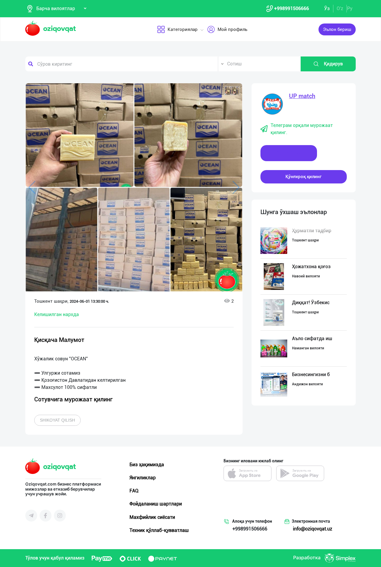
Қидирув (333, 64)
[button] (232, 90)
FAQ (133, 491)
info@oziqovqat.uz (312, 529)
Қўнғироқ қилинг (303, 176)
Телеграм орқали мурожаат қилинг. (302, 128)
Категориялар (183, 29)
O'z (340, 8)
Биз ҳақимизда (146, 464)
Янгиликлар (142, 477)
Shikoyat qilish (57, 420)
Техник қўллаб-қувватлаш (159, 530)
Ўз (327, 8)
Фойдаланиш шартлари (155, 504)
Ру (349, 8)
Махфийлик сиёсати (152, 517)
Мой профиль (232, 29)
